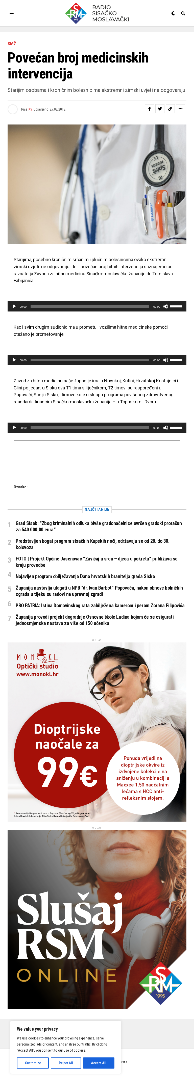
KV (30, 109)
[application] (97, 306)
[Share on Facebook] (149, 108)
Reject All (66, 1063)
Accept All (98, 1063)
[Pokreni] (14, 306)
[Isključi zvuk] (165, 306)
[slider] (177, 305)
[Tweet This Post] (159, 108)
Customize (33, 1063)
